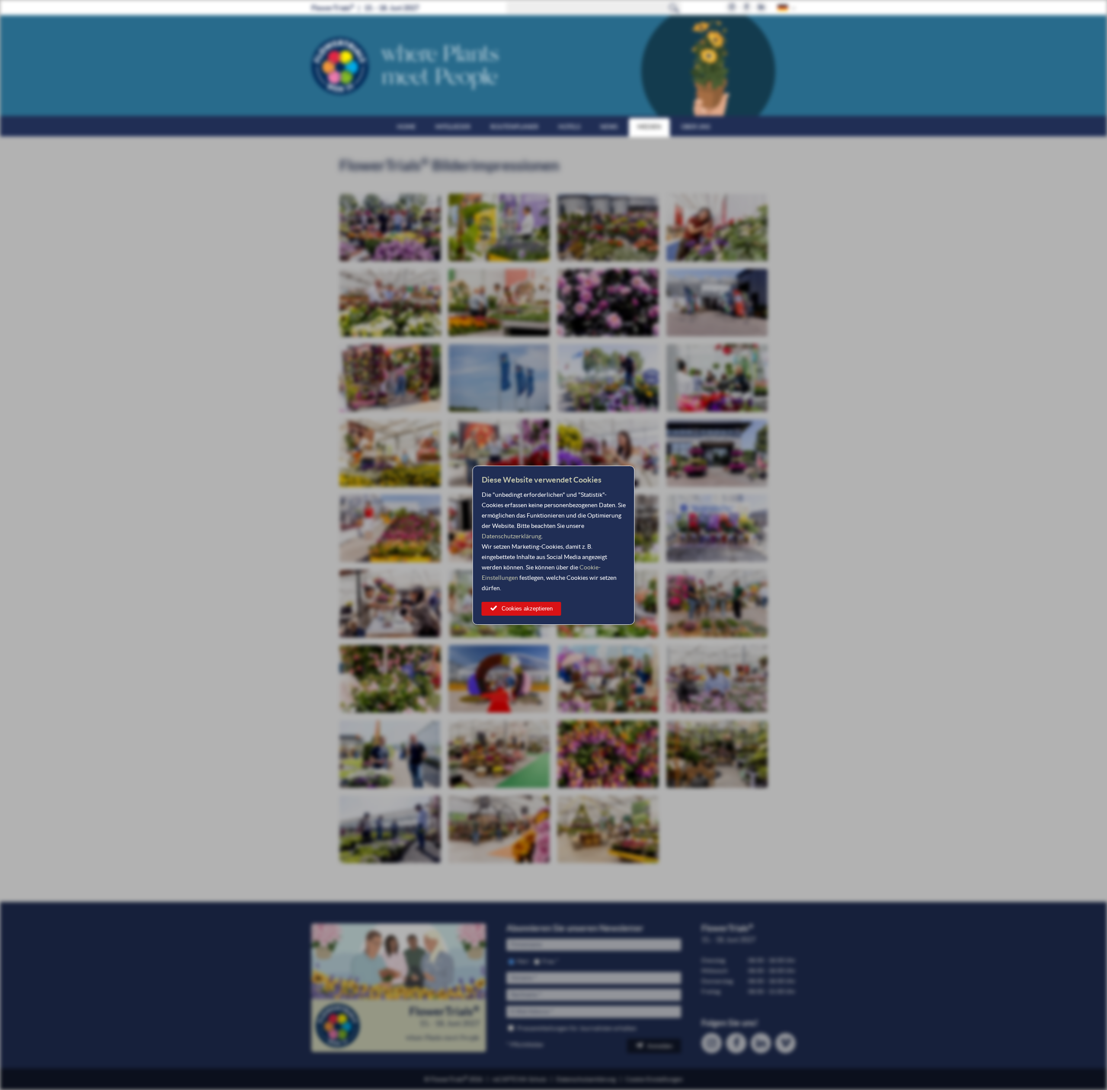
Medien (649, 126)
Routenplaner (514, 126)
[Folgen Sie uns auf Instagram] (732, 7)
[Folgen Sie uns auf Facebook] (746, 7)
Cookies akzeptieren (527, 608)
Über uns (695, 126)
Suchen (674, 8)
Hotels (569, 126)
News (608, 126)
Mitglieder (452, 126)
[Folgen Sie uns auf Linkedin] (761, 7)
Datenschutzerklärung (511, 536)
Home (406, 126)
